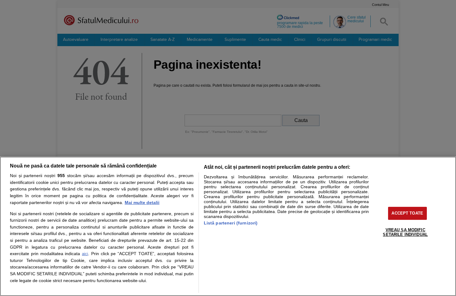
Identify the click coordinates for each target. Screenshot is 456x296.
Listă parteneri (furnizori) (231, 222)
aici (85, 253)
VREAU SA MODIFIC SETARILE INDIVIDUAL (405, 232)
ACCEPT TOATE (407, 213)
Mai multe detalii (142, 202)
